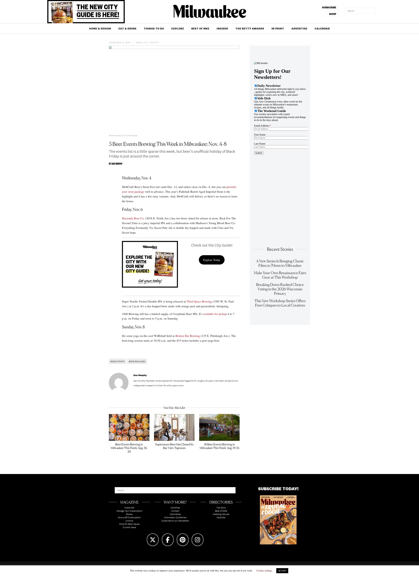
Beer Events (117, 361)
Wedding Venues (221, 514)
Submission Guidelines (175, 517)
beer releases (137, 361)
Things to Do (154, 28)
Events (154, 42)
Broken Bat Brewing (187, 336)
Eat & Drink (127, 28)
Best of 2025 (221, 510)
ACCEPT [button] (282, 570)
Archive (129, 520)
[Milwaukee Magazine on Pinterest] (183, 539)
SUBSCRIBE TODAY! (278, 489)
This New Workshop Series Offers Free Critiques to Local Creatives (280, 303)
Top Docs (221, 507)
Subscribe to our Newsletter (175, 520)
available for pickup (215, 314)
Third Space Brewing (199, 301)
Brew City (142, 42)
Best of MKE (200, 28)
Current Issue (129, 527)
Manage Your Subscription (129, 510)
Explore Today (211, 260)
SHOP (332, 14)
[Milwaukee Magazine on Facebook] (168, 539)
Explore (177, 28)
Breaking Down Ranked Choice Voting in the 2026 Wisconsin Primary (280, 289)
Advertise (299, 28)
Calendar (322, 28)
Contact (175, 510)
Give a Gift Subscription (129, 517)
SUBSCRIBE (329, 7)
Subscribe (129, 507)
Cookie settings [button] (264, 570)
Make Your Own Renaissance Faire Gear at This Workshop (280, 275)
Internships (175, 514)
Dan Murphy (116, 163)
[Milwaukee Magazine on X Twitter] (153, 539)
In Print (278, 28)
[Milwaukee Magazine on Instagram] (197, 539)
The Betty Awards (250, 28)
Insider (222, 28)
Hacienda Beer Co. (133, 218)
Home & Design (100, 28)
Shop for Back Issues (129, 523)
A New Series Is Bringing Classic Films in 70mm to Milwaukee (280, 263)
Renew (129, 514)
